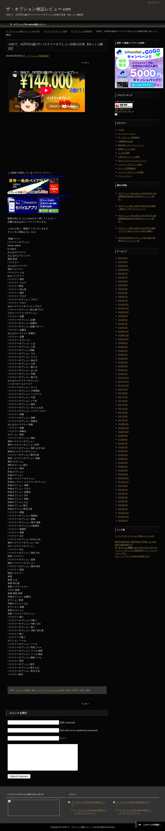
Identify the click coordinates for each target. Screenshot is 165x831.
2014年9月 (123, 486)
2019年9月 (123, 316)
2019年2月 (123, 324)
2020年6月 (123, 281)
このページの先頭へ (151, 825)
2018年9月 (123, 343)
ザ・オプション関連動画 (35, 56)
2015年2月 (123, 474)
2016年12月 (123, 424)
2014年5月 (123, 493)
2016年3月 (123, 459)
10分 (82, 690)
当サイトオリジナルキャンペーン (132, 161)
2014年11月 (123, 482)
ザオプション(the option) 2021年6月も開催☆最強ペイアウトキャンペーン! (136, 207)
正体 (68, 690)
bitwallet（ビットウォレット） (131, 145)
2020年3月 (123, 293)
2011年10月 (123, 517)
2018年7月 (123, 351)
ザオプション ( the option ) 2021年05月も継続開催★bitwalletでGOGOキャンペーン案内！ (137, 219)
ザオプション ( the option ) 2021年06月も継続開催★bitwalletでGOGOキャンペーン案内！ (137, 196)
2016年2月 (123, 463)
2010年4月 (123, 520)
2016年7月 (123, 443)
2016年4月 (123, 455)
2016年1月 (123, 466)
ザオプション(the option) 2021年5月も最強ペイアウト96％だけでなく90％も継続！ (136, 229)
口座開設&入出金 (125, 141)
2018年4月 (123, 362)
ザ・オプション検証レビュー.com (38, 9)
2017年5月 (123, 405)
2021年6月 (123, 258)
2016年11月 (123, 428)
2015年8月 (123, 470)
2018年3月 (123, 366)
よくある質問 (124, 153)
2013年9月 (123, 497)
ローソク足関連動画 (127, 168)
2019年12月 (123, 304)
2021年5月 (123, 262)
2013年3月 (123, 501)
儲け (33, 690)
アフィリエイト (125, 176)
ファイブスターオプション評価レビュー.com (134, 536)
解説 (88, 690)
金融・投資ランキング (123, 109)
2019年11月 (123, 308)
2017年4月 (123, 409)
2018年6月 (123, 355)
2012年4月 (123, 509)
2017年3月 (123, 412)
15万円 (74, 690)
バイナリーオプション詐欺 (50, 690)
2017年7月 (123, 397)
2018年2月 (123, 370)
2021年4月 (123, 266)
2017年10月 (123, 385)
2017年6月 (123, 401)
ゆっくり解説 (23, 690)
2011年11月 (123, 513)
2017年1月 (123, 420)
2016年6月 (123, 447)
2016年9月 (123, 436)
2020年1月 (123, 300)
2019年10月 (123, 312)
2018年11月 (123, 335)
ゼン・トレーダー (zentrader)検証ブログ (132, 556)
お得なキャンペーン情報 (128, 157)
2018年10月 (123, 339)
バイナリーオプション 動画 (130, 164)
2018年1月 (123, 374)
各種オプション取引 (127, 149)
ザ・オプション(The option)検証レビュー (28, 24)
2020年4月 (123, 289)
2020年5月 (123, 285)
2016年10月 (123, 432)
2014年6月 (123, 490)
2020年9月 (123, 273)
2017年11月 (123, 382)
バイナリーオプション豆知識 (130, 172)
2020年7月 (123, 277)
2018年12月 (123, 331)
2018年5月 (123, 358)
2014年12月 (123, 478)
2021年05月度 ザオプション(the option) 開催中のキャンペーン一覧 (136, 239)
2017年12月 (123, 378)
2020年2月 (123, 297)
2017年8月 (123, 393)
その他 (121, 130)
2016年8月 (123, 439)
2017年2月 (123, 416)
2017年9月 (123, 389)
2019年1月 (123, 327)
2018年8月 (123, 347)
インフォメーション (127, 134)
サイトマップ (153, 2)
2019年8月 (123, 320)
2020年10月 (123, 270)
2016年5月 (123, 451)
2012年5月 (123, 505)
